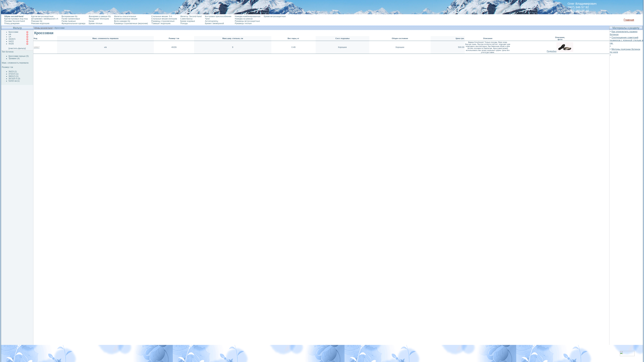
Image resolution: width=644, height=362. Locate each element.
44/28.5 (12, 39)
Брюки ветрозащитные (275, 16)
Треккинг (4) (14, 58)
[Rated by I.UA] (627, 355)
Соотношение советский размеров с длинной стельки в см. (626, 40)
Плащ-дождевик (11, 23)
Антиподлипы (211, 21)
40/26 (11, 44)
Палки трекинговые (71, 19)
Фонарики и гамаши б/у (100, 16)
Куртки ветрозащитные (42, 16)
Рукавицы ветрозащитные (247, 21)
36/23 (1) (13, 71)
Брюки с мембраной (214, 23)
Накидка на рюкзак (244, 19)
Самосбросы (186, 19)
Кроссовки (13, 32)
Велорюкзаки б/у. (70, 16)
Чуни (207, 19)
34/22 (11, 41)
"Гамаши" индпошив (160, 23)
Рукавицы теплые (243, 23)
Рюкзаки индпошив (40, 23)
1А (10, 37)
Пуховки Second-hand (14, 21)
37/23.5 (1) (13, 74)
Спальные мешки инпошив (164, 19)
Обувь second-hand (43, 28)
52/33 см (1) (14, 81)
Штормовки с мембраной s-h (44, 19)
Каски (91, 21)
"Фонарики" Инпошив (99, 19)
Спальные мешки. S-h (161, 16)
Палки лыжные (69, 21)
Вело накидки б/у (122, 21)
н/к (10, 34)
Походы (184, 23)
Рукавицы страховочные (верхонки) (131, 23)
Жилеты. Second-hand (191, 16)
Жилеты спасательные (125, 16)
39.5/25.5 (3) (14, 78)
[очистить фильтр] (17, 48)
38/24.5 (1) (13, 76)
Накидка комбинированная (247, 16)
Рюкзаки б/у (36, 21)
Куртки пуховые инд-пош (16, 19)
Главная (629, 19)
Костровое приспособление (218, 16)
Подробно (551, 51)
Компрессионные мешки (125, 19)
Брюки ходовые (187, 21)
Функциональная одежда (73, 23)
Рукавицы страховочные (163, 21)
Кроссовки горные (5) (19, 56)
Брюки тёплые (95, 23)
